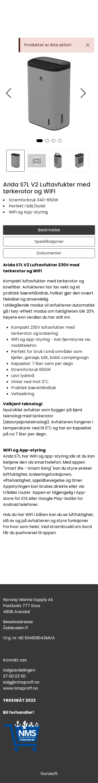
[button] (39, 140)
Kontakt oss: (15, 660)
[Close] (88, 45)
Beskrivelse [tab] (49, 230)
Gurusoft (49, 773)
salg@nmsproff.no (21, 682)
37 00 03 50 (14, 676)
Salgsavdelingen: (19, 670)
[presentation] (9, 93)
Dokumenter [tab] (49, 253)
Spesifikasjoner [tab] (49, 241)
